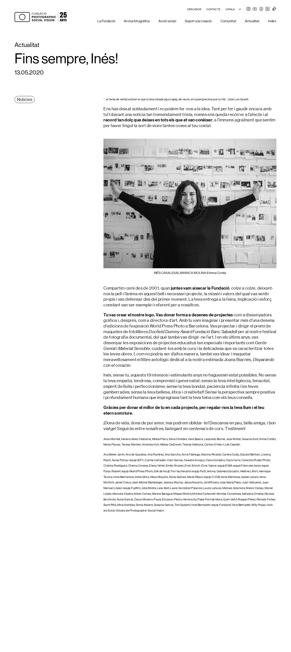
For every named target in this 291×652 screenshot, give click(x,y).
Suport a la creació (198, 20)
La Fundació (106, 20)
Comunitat (228, 20)
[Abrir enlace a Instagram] (248, 9)
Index (272, 21)
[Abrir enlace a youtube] (255, 9)
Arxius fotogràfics (137, 20)
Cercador (194, 9)
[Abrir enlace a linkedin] (267, 9)
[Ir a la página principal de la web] (41, 17)
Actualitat (252, 20)
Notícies (25, 99)
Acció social (167, 20)
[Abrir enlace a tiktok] (274, 9)
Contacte (213, 9)
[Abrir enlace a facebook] (261, 9)
